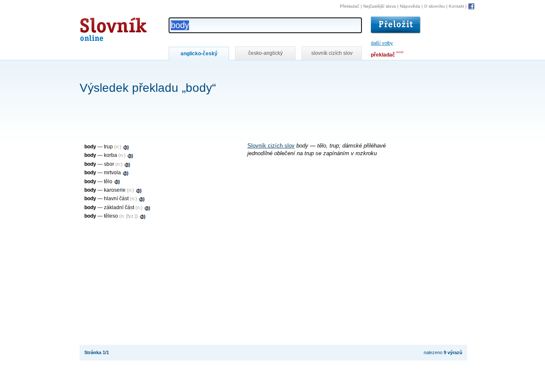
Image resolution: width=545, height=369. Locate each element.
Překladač (349, 6)
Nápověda (410, 6)
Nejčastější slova (379, 6)
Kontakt (456, 6)
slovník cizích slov (332, 53)
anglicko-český (199, 54)
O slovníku (434, 6)
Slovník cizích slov (271, 146)
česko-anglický (265, 53)
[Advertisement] (235, 71)
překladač (383, 55)
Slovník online (98, 27)
